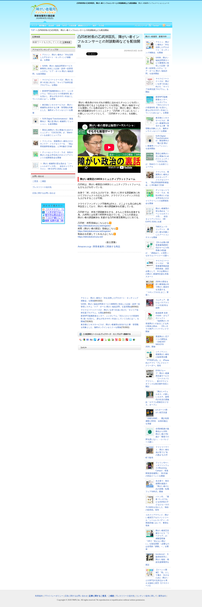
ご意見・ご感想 (39, 181)
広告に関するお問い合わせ (43, 193)
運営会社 (162, 596)
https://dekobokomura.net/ (90, 237)
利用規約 (39, 596)
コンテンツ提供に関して (146, 596)
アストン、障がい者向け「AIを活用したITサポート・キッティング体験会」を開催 (56, 57)
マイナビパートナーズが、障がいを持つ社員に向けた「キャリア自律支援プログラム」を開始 (56, 82)
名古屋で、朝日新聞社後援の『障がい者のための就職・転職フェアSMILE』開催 (157, 486)
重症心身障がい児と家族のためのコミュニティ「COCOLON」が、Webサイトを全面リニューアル (56, 132)
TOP (33, 30)
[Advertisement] (114, 12)
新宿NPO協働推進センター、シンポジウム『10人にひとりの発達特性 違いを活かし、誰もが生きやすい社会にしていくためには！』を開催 (110, 318)
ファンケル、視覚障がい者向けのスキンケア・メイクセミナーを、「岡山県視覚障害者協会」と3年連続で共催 (56, 144)
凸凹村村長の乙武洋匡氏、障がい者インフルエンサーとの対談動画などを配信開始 (108, 41)
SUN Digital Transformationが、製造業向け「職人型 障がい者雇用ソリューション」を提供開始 (56, 121)
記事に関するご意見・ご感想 (101, 596)
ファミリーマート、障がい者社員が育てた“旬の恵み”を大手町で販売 (157, 452)
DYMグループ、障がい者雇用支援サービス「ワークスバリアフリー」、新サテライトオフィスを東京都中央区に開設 (157, 378)
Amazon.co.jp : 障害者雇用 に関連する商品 (99, 246)
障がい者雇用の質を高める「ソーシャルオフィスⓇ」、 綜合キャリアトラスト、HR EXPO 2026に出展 (56, 166)
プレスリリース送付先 (42, 187)
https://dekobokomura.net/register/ (94, 226)
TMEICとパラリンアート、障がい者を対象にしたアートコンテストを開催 (157, 232)
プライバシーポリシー (53, 596)
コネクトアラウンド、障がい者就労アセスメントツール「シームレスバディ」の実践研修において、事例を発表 (157, 520)
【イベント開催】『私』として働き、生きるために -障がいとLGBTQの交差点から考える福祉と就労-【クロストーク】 (157, 578)
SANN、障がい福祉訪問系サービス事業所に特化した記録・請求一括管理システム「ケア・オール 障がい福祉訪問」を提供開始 (157, 66)
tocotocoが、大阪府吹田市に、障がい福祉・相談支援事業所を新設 (157, 559)
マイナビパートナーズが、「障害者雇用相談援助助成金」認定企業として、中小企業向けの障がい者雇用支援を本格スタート (157, 269)
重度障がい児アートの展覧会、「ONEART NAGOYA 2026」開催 (157, 341)
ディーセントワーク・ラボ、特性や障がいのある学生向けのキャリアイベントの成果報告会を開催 (56, 155)
